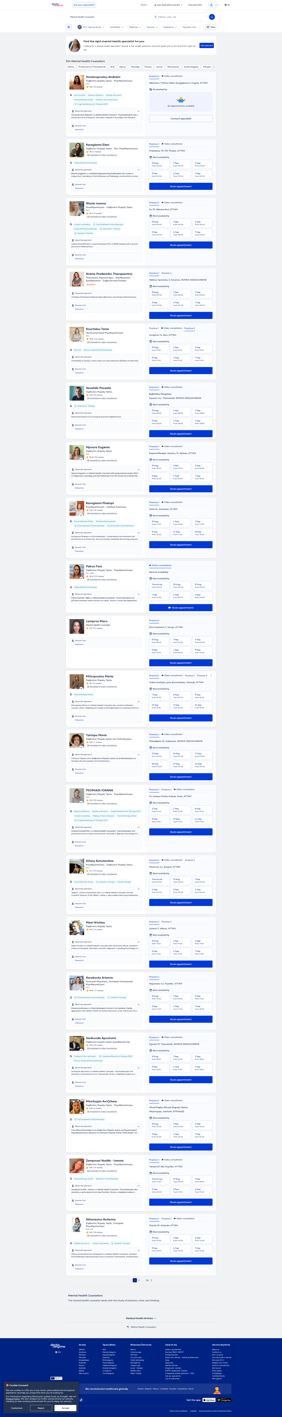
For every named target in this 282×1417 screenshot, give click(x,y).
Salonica (82, 1352)
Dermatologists (109, 1352)
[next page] (151, 1280)
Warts (133, 1349)
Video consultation (173, 1349)
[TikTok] (81, 1400)
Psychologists (108, 1363)
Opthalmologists (110, 1365)
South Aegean (191, 66)
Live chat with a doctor (221, 1357)
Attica (71, 66)
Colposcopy (135, 1365)
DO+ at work (217, 1355)
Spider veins (135, 1371)
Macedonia (173, 66)
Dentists (106, 1357)
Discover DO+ (218, 1360)
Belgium (148, 1389)
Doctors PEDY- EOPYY (174, 1352)
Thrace (148, 66)
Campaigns (217, 1373)
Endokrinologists (110, 1368)
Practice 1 (154, 76)
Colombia (164, 1389)
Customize (16, 1408)
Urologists (107, 1371)
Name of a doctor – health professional (181, 1357)
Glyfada (82, 1368)
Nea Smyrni (84, 1373)
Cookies (193, 1411)
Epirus (123, 66)
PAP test (133, 1355)
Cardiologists (108, 1373)
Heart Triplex (135, 1373)
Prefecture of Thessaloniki (92, 66)
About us (215, 1349)
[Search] (212, 17)
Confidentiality (218, 1376)
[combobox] (108, 17)
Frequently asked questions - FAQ (179, 1373)
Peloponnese (210, 66)
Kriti (113, 66)
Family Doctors (171, 1355)
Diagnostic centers (173, 1368)
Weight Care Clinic (220, 1363)
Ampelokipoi (84, 1360)
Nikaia (81, 1371)
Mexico (156, 1389)
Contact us (216, 1352)
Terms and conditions (178, 1411)
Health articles (171, 1365)
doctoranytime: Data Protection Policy (215, 1411)
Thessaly (135, 66)
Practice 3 (202, 675)
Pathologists (108, 1360)
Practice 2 (166, 273)
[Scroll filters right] (198, 27)
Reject (41, 1408)
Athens (82, 1349)
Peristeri (82, 1357)
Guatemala (182, 1389)
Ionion (159, 66)
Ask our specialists (173, 1376)
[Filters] (69, 27)
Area (167, 1360)
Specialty (169, 1363)
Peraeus (82, 1355)
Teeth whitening (137, 1360)
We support (217, 1378)
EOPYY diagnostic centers (176, 1371)
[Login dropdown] (213, 5)
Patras (82, 1365)
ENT (104, 1349)
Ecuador (173, 1389)
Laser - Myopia (136, 1368)
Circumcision (135, 1357)
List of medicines (172, 1378)
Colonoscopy (135, 1352)
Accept (65, 1408)
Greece (140, 1389)
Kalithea (82, 1363)
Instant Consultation (220, 1365)
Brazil (191, 1389)
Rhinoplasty (135, 1363)
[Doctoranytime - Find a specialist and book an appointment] (128, 1327)
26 (147, 1280)
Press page (216, 1371)
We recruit (216, 1368)
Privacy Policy (13, 1398)
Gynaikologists (109, 1355)
